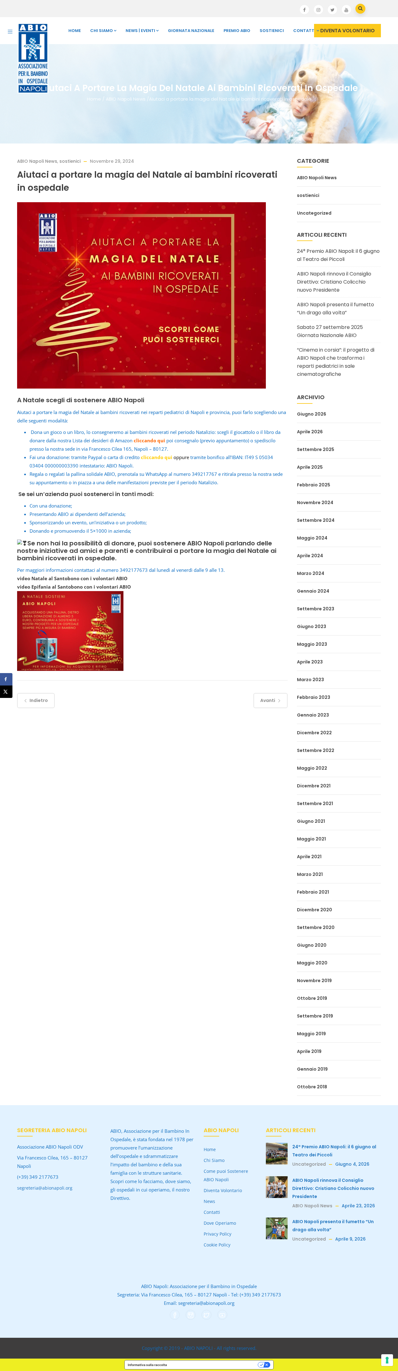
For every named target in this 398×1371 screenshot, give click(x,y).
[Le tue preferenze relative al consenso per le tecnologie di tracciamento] (387, 1360)
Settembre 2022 (315, 750)
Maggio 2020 (312, 963)
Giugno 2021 (311, 821)
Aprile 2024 (310, 556)
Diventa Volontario (223, 1190)
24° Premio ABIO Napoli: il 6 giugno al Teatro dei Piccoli (338, 255)
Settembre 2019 (315, 1016)
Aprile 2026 (310, 432)
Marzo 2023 (310, 679)
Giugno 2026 (311, 414)
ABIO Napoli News (126, 99)
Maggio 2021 (311, 839)
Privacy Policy (217, 1234)
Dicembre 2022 (314, 733)
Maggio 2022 (312, 768)
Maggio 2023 (312, 644)
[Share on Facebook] (6, 679)
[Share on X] (6, 692)
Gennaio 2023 (313, 715)
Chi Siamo (101, 31)
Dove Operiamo (220, 1223)
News (209, 1201)
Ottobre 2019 (312, 998)
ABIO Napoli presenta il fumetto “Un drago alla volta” (335, 308)
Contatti (304, 31)
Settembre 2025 (315, 449)
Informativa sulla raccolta (147, 1365)
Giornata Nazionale (191, 31)
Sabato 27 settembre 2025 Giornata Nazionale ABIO (330, 331)
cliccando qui (149, 440)
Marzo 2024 (310, 573)
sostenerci (99, 494)
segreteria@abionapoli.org (44, 1188)
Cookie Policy (217, 1245)
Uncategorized (314, 213)
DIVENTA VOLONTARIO (347, 30)
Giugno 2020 (311, 945)
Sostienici (272, 31)
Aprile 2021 (309, 857)
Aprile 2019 (309, 1051)
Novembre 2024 (315, 502)
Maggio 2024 (312, 538)
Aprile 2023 (310, 662)
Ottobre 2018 (312, 1087)
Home (74, 31)
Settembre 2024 (316, 520)
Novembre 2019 (314, 980)
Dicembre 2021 (314, 786)
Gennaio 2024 (313, 591)
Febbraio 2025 (313, 485)
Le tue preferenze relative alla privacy (214, 1365)
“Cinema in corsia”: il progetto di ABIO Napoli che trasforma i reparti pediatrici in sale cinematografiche (335, 362)
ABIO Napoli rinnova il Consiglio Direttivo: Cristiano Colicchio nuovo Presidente (334, 282)
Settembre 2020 (316, 927)
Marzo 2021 (310, 874)
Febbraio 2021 (313, 892)
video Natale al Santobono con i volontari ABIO (72, 578)
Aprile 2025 (310, 467)
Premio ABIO (237, 31)
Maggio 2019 (311, 1034)
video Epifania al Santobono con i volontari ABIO (74, 587)
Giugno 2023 (311, 626)
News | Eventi (140, 31)
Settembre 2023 (315, 609)
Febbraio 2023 (313, 697)
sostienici (70, 161)
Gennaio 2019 (312, 1069)
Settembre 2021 (315, 803)
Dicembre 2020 (314, 910)
